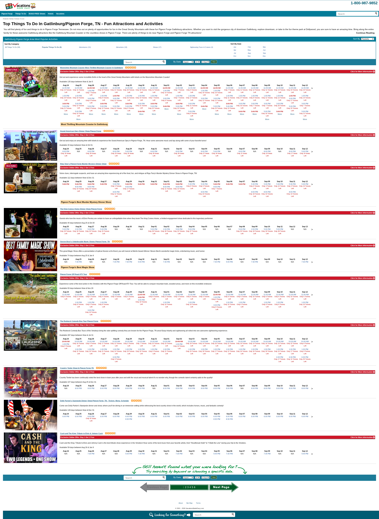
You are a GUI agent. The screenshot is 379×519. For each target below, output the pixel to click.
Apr (235, 50)
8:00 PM (65, 151)
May (249, 50)
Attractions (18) (121, 47)
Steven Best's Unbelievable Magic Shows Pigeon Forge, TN (85, 242)
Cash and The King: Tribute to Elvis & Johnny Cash (81, 433)
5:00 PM (65, 106)
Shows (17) (157, 47)
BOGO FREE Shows (37, 14)
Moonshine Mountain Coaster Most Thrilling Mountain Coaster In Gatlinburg (91, 68)
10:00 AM (66, 341)
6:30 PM (116, 357)
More (66, 114)
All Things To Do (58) (12, 47)
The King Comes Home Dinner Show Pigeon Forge (81, 209)
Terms (198, 503)
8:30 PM (128, 419)
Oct (234, 56)
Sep (264, 53)
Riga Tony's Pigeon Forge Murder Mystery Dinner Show (83, 164)
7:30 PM (78, 262)
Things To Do (20, 14)
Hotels (50, 14)
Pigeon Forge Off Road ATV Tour (73, 274)
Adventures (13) (85, 47)
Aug (249, 53)
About (181, 503)
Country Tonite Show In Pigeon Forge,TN (77, 368)
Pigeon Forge (7, 14)
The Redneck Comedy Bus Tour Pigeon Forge (79, 321)
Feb (249, 47)
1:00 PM (65, 96)
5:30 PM (65, 184)
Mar (264, 47)
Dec (264, 56)
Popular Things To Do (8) (52, 47)
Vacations (60, 14)
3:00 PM (65, 104)
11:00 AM (66, 88)
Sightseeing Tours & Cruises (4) (201, 47)
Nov (249, 56)
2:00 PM (78, 229)
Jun (264, 50)
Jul (235, 53)
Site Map (189, 503)
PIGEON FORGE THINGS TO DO (13, 19)
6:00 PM (65, 416)
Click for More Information (362, 72)
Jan (234, 47)
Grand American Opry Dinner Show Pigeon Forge (80, 131)
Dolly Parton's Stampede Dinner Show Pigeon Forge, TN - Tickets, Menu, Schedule (94, 401)
